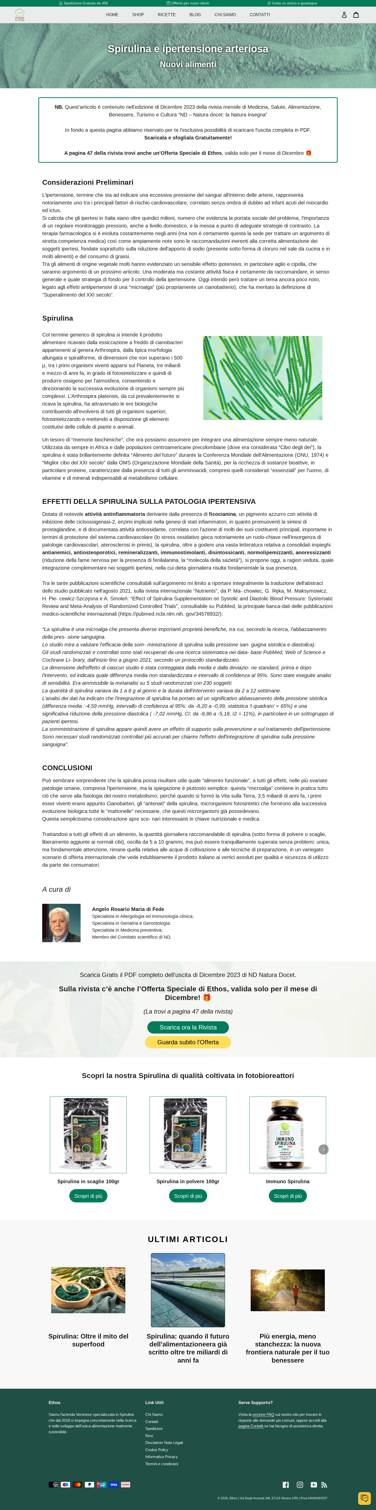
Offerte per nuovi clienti (190, 3)
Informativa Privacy (161, 1456)
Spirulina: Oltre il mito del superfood (88, 1340)
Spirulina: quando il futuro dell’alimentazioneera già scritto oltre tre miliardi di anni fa (188, 1348)
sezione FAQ (263, 1414)
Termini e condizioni (161, 1464)
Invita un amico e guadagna (294, 3)
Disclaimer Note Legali (164, 1442)
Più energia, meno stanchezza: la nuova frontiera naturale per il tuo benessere (288, 1348)
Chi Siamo (154, 1414)
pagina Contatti (251, 1426)
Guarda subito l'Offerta (188, 1042)
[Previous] (52, 1149)
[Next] (323, 1149)
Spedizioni (153, 1428)
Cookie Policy (156, 1450)
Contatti (151, 1421)
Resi (149, 1435)
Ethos (233, 1498)
